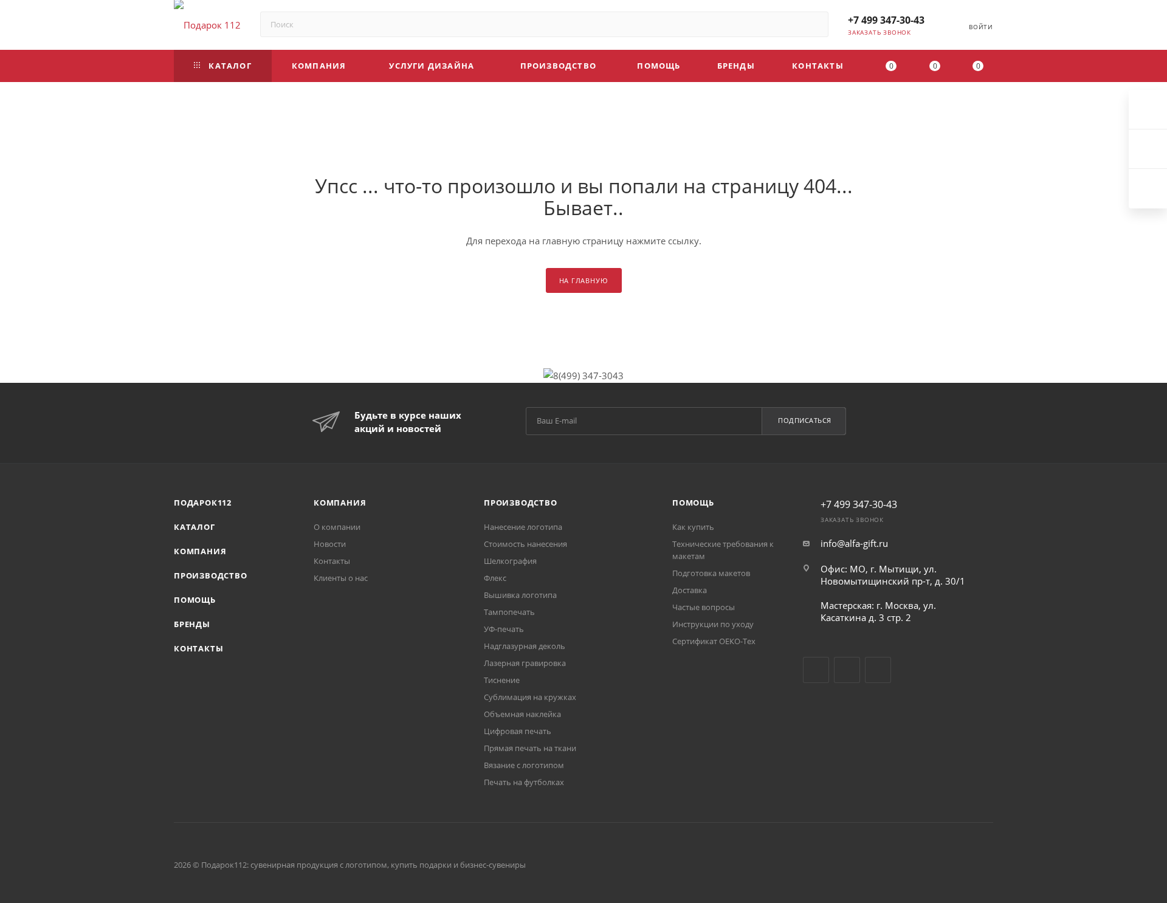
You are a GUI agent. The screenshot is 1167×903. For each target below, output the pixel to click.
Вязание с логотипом (524, 765)
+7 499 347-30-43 (886, 20)
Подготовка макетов (711, 573)
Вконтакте (816, 670)
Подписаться (804, 420)
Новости (330, 543)
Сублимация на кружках (530, 697)
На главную (583, 280)
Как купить (693, 526)
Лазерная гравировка (525, 663)
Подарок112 (203, 502)
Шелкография (510, 560)
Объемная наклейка (522, 714)
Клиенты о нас (341, 577)
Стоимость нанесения (525, 543)
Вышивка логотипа (520, 594)
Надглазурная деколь (524, 645)
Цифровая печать (517, 731)
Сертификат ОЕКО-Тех (714, 641)
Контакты (198, 648)
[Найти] (813, 24)
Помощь (195, 599)
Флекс (495, 577)
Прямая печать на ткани (530, 748)
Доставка (689, 590)
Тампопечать (509, 611)
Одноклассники (878, 670)
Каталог (194, 526)
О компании (337, 526)
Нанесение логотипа (523, 526)
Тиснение (502, 680)
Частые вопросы (703, 607)
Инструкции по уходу (713, 624)
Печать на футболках (524, 782)
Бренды (192, 624)
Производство (210, 575)
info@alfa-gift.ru (854, 543)
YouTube (847, 670)
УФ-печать (504, 628)
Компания (200, 551)
